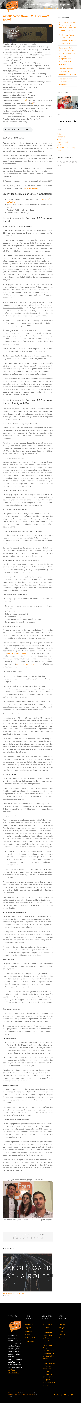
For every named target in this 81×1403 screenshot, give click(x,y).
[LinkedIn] (73, 162)
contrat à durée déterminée (19, 653)
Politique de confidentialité (28, 1394)
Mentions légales (12, 1394)
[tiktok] (68, 1394)
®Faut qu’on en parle (13, 1393)
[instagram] (61, 1394)
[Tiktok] (70, 162)
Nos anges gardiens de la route (13, 1293)
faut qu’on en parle (30, 188)
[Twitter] (61, 162)
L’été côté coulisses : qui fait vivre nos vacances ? (67, 81)
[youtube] (65, 1394)
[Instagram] (64, 162)
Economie (61, 137)
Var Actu (11, 1370)
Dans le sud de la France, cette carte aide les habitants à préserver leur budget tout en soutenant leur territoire (67, 56)
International (62, 142)
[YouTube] (67, 162)
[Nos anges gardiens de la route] (27, 1272)
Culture (60, 134)
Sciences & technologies (67, 147)
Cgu (19, 1394)
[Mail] (58, 165)
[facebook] (54, 1394)
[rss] (72, 1394)
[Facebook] (58, 162)
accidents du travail (26, 664)
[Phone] (61, 165)
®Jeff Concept (30, 1393)
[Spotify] (76, 162)
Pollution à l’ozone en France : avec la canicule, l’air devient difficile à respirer (48, 1332)
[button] (74, 8)
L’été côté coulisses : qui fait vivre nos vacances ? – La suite (67, 71)
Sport (59, 150)
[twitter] (58, 1394)
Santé (59, 145)
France (59, 139)
